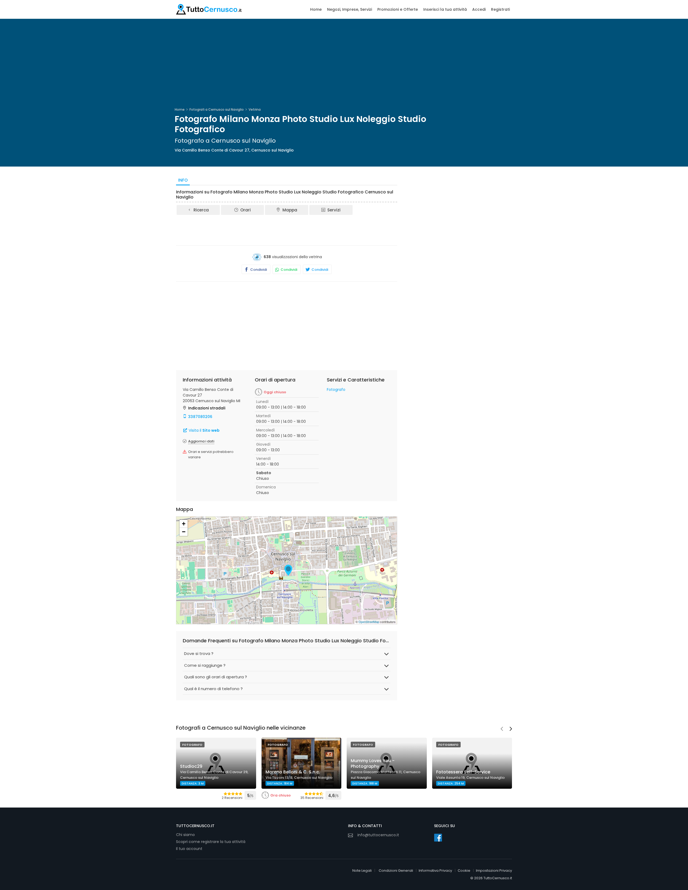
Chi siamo (185, 834)
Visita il (204, 430)
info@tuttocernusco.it (378, 835)
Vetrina (255, 109)
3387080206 (200, 416)
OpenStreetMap (369, 621)
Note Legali (362, 870)
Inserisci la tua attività (445, 9)
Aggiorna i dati (201, 441)
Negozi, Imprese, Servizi (349, 9)
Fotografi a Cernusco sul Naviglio (216, 109)
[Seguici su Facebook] (438, 838)
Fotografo (336, 389)
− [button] (183, 531)
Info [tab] (183, 180)
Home (316, 9)
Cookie (464, 870)
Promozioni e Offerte (397, 9)
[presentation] (501, 729)
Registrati (500, 9)
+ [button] (183, 523)
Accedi (479, 9)
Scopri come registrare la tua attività (210, 841)
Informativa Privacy (435, 870)
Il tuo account (189, 848)
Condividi (258, 269)
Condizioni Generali (396, 870)
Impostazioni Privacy (494, 870)
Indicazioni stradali (206, 408)
